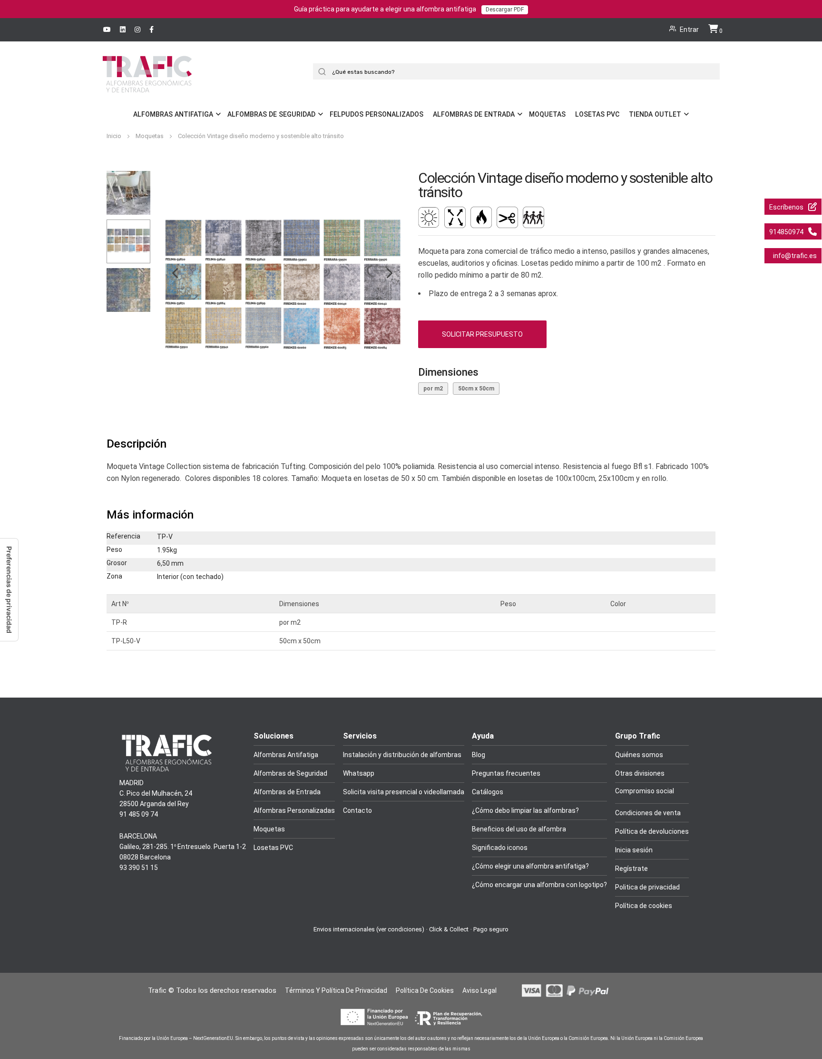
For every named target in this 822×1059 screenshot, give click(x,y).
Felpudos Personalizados (376, 114)
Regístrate (631, 868)
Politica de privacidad (647, 887)
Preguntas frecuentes (506, 773)
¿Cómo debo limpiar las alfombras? (525, 810)
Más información (150, 515)
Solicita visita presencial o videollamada (403, 792)
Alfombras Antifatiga (173, 114)
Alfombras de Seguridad (271, 114)
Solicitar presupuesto (482, 334)
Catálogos (487, 792)
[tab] (411, 444)
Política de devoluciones (652, 831)
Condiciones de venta (648, 813)
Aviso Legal (479, 990)
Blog (478, 755)
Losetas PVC (597, 114)
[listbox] (566, 389)
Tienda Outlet (655, 114)
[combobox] (520, 71)
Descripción (136, 444)
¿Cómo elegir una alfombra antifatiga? (530, 866)
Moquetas (547, 114)
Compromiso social (644, 791)
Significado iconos (500, 847)
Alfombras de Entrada (474, 114)
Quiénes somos (639, 755)
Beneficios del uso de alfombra (519, 829)
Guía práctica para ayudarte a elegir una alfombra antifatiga (409, 9)
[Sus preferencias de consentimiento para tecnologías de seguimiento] (9, 590)
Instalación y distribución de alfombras (402, 755)
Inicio (115, 136)
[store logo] (147, 87)
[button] (170, 290)
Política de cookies (643, 905)
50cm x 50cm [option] (476, 388)
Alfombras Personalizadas (294, 810)
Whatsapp (358, 773)
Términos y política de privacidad (336, 990)
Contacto (357, 810)
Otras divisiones (640, 773)
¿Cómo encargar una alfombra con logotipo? (539, 885)
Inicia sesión (634, 850)
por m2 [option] (433, 388)
